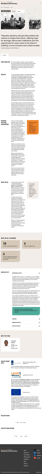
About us (25, 463)
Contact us (26, 465)
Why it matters (27, 454)
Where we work (27, 456)
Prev (18, 422)
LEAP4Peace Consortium (25, 379)
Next (24, 422)
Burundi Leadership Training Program (19, 380)
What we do (26, 452)
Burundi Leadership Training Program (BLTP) (17, 185)
